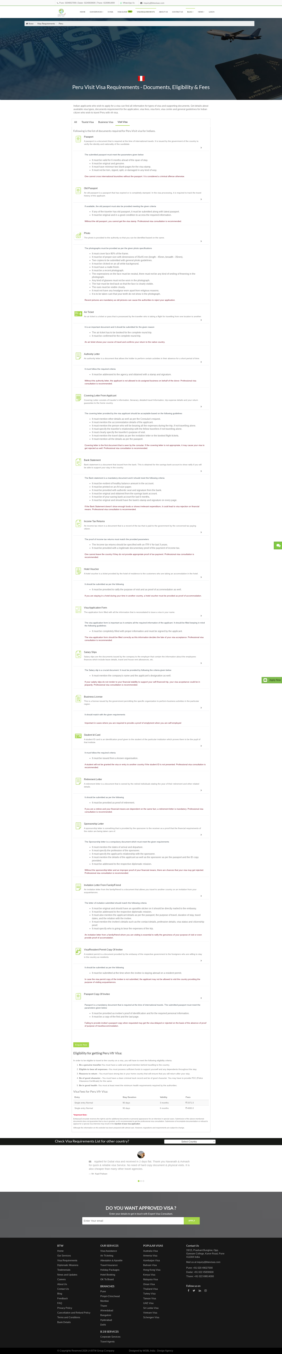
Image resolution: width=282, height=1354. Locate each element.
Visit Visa (122, 122)
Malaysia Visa (150, 1279)
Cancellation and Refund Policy (73, 1312)
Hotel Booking (107, 1274)
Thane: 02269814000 (106, 3)
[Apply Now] (265, 680)
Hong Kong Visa (151, 1270)
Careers (61, 1279)
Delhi (103, 1324)
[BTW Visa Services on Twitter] (194, 1290)
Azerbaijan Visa (151, 1260)
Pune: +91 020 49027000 (199, 1268)
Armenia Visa (150, 1255)
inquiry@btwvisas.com (154, 3)
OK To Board (107, 1279)
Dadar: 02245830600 (86, 3)
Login (211, 12)
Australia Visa (150, 1251)
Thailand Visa (150, 1289)
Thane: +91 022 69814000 (200, 1276)
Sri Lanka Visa (150, 1308)
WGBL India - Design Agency (158, 1350)
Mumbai (104, 1301)
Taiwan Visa (149, 1298)
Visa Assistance (108, 1251)
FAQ (59, 1303)
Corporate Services (110, 1337)
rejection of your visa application (127, 1124)
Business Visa (105, 122)
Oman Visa (149, 1284)
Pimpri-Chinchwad (110, 1296)
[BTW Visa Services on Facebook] (188, 1290)
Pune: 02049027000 (67, 3)
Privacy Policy (64, 1308)
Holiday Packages (109, 1270)
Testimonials (63, 1270)
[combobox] (190, 1142)
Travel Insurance (109, 1265)
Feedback (62, 1298)
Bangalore (105, 1315)
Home (82, 12)
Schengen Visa (151, 1317)
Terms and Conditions (68, 1317)
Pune (103, 1291)
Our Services (96, 12)
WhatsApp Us (129, 3)
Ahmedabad (106, 1310)
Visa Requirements (146, 12)
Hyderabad (106, 1320)
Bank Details (64, 1322)
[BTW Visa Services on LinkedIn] (199, 1290)
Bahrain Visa (150, 1265)
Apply (191, 1221)
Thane (103, 1306)
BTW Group (97, 1350)
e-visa (110, 12)
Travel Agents (107, 1341)
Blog (189, 12)
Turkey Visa (149, 1293)
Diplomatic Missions (67, 1265)
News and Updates (67, 1274)
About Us (163, 12)
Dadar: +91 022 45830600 (200, 1272)
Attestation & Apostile (111, 1260)
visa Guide (124, 12)
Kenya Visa (149, 1274)
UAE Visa (148, 1303)
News (200, 12)
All (75, 122)
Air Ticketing (106, 1255)
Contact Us (177, 12)
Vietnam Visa (150, 1312)
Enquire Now (81, 1045)
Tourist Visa (88, 122)
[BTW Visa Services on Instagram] (205, 1290)
